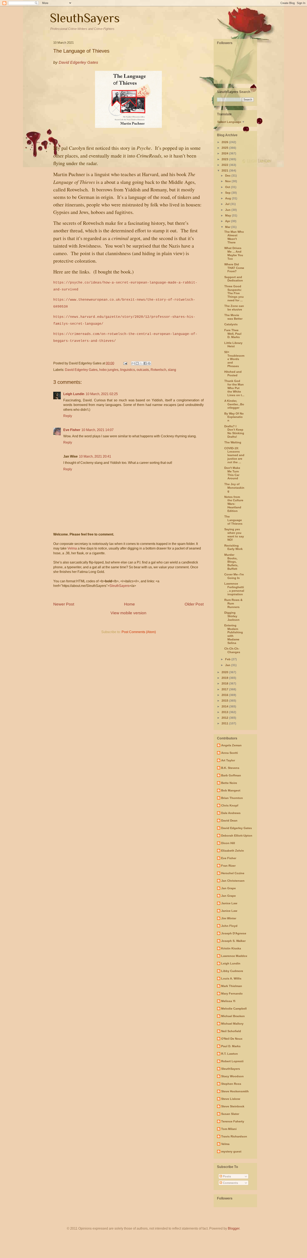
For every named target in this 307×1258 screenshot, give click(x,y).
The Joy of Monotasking (234, 487)
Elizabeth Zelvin (232, 850)
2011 (225, 723)
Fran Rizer (228, 865)
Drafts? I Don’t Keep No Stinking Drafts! (234, 431)
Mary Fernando (232, 993)
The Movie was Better (233, 316)
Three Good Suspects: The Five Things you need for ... (234, 293)
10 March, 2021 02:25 (102, 394)
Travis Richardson (234, 1136)
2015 (225, 700)
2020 (225, 672)
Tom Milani (229, 1129)
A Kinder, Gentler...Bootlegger (234, 404)
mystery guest (231, 1151)
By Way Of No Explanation (234, 417)
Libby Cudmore (232, 971)
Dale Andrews (231, 813)
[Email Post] (125, 363)
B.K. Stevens (230, 768)
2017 (225, 689)
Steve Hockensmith (235, 1091)
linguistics (127, 369)
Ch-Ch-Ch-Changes (232, 650)
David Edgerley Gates (81, 369)
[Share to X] (141, 363)
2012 (225, 717)
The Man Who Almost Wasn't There (234, 237)
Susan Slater (230, 1114)
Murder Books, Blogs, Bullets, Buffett (231, 561)
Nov (228, 181)
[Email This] (133, 363)
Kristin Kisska (231, 948)
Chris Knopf (229, 805)
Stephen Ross (231, 1083)
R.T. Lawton (229, 1053)
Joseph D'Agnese (233, 933)
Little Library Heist (233, 344)
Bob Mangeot (230, 790)
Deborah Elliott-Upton (236, 835)
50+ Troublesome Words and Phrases (234, 359)
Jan (228, 665)
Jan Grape (228, 888)
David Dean (229, 820)
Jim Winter (228, 918)
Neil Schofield (231, 1031)
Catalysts (231, 324)
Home (129, 604)
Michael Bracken (233, 1016)
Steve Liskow (230, 1098)
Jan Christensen (233, 880)
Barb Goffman (231, 775)
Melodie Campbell (234, 1008)
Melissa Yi (228, 1001)
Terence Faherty (232, 1121)
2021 (225, 170)
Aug (228, 198)
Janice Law (229, 903)
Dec (228, 175)
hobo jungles (108, 369)
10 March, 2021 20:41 (95, 456)
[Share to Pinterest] (149, 363)
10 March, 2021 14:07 (97, 430)
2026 (225, 142)
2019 (225, 677)
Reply (67, 416)
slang (172, 369)
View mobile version (128, 613)
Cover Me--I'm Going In (234, 576)
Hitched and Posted (233, 373)
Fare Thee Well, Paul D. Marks (232, 333)
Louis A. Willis (231, 978)
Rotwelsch (158, 369)
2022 (225, 165)
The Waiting (232, 442)
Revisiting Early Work (233, 547)
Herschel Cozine (232, 873)
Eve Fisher (71, 430)
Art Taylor (228, 760)
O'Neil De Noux (231, 1038)
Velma (72, 548)
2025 (225, 147)
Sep (228, 192)
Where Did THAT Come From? (234, 268)
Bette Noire (229, 783)
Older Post (194, 604)
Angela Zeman (231, 745)
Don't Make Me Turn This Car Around (232, 473)
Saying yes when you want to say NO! (234, 534)
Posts (226, 1176)
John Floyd (229, 925)
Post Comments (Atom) (139, 632)
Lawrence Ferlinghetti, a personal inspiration (234, 589)
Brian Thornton (232, 798)
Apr (228, 221)
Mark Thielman (231, 986)
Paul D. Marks (231, 1046)
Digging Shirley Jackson (232, 616)
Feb (228, 659)
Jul (227, 204)
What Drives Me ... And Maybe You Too (233, 253)
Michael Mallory (232, 1023)
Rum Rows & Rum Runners (233, 603)
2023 (225, 159)
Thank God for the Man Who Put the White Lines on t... (234, 388)
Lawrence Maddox (234, 956)
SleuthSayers (85, 18)
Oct (228, 187)
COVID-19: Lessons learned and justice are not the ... (234, 455)
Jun (228, 209)
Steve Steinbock (232, 1106)
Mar (228, 227)
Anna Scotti (229, 752)
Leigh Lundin (73, 394)
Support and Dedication (233, 278)
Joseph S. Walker (233, 941)
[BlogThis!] (137, 363)
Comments (230, 1182)
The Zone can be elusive (234, 307)
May (228, 215)
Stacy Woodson (232, 1076)
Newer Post (63, 604)
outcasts (143, 369)
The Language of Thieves (233, 520)
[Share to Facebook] (145, 363)
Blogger (233, 1228)
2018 (225, 683)
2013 (225, 712)
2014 (225, 706)
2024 (225, 153)
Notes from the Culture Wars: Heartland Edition (233, 504)
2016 (225, 695)
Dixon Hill (228, 843)
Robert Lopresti (232, 1061)
